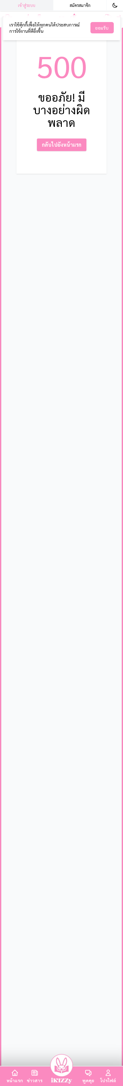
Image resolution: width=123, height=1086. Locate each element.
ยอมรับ (101, 28)
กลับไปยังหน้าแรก (61, 144)
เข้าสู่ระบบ (26, 5)
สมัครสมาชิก (80, 5)
